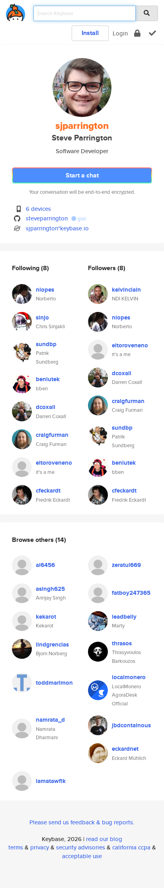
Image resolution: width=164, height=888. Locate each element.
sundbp (46, 344)
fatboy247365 (131, 592)
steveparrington (47, 218)
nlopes (45, 289)
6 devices (38, 208)
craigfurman (52, 434)
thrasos (122, 643)
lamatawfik (51, 781)
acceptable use (82, 856)
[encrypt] (137, 33)
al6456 (45, 565)
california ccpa (131, 847)
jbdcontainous (131, 725)
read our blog (104, 839)
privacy (39, 847)
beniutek (48, 379)
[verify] (152, 33)
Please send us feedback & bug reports (81, 822)
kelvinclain (126, 289)
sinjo (42, 317)
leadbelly (124, 616)
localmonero (129, 677)
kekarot (46, 616)
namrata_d (50, 719)
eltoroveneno (54, 462)
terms (15, 847)
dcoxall (45, 407)
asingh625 (50, 588)
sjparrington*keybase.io (57, 228)
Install (90, 32)
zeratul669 (126, 565)
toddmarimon (54, 682)
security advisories (80, 847)
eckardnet (125, 748)
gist (81, 218)
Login (120, 33)
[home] (15, 11)
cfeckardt (48, 490)
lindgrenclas (52, 644)
